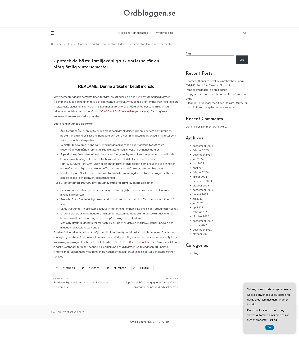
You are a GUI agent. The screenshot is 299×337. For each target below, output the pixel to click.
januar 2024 (200, 176)
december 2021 (202, 229)
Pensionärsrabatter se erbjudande (206, 89)
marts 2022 (200, 225)
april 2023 (199, 207)
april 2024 (199, 168)
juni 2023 (198, 203)
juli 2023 (198, 198)
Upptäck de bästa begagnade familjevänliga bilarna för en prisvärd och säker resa (151, 285)
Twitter (94, 268)
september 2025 (203, 145)
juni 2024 (198, 159)
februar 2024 (201, 172)
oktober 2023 (201, 185)
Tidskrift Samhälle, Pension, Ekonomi (208, 85)
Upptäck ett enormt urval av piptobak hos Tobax (215, 81)
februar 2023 (201, 212)
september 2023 (203, 189)
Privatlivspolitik (164, 32)
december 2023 (202, 181)
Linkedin (145, 268)
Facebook (69, 268)
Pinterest (120, 268)
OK (269, 327)
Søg (188, 53)
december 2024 (202, 154)
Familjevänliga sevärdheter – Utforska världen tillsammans (80, 285)
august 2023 (200, 194)
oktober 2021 (201, 234)
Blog (195, 253)
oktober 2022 (201, 216)
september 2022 (203, 220)
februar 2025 (201, 150)
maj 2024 (198, 163)
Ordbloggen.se (150, 13)
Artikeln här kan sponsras (133, 32)
